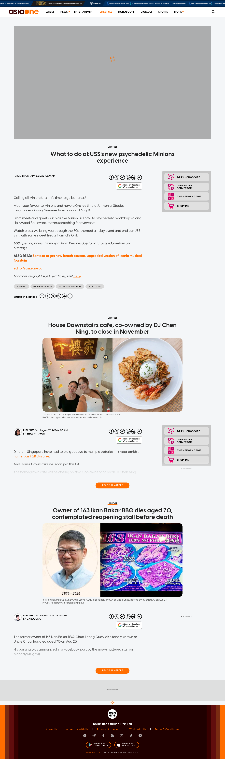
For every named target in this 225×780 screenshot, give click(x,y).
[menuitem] (50, 12)
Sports (163, 11)
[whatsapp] (128, 177)
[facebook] (111, 177)
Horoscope (126, 11)
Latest (50, 11)
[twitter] (117, 177)
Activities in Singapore (70, 286)
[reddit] (134, 177)
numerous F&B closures (31, 456)
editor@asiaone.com (29, 268)
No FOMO (21, 286)
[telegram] (122, 177)
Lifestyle (106, 11)
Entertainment (84, 11)
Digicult (146, 11)
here (76, 276)
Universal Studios (42, 286)
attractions (94, 286)
